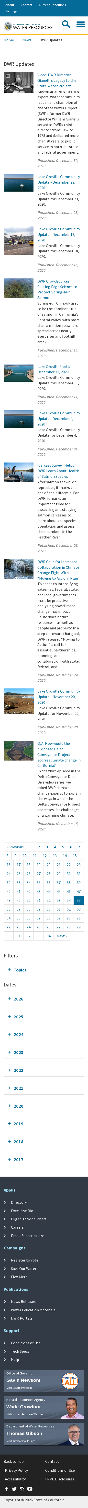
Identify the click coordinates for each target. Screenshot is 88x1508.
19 (39, 864)
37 (59, 882)
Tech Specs (20, 1351)
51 (39, 900)
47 (79, 891)
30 (69, 873)
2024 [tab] (18, 1034)
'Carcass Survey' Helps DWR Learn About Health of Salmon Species (58, 471)
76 (49, 927)
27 (39, 873)
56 (9, 909)
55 (79, 900)
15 (75, 855)
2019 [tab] (18, 1124)
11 (35, 855)
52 (49, 900)
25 (19, 873)
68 (49, 918)
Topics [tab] (20, 970)
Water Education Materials (33, 1309)
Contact (26, 5)
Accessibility (15, 1479)
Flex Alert (19, 1276)
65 (19, 918)
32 (9, 882)
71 (79, 918)
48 (9, 900)
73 (19, 927)
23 (79, 864)
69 (59, 918)
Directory (19, 1202)
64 (9, 918)
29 (59, 873)
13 (55, 855)
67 (39, 918)
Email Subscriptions (27, 1235)
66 (29, 918)
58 (29, 909)
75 (39, 927)
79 (79, 927)
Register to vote (24, 1260)
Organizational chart (28, 1219)
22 (69, 864)
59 (39, 909)
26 (29, 873)
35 (39, 882)
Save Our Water (23, 1268)
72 (9, 927)
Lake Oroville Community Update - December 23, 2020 (58, 182)
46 (69, 891)
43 (39, 891)
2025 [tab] (18, 1017)
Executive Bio (22, 1210)
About (9, 5)
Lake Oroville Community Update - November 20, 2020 (58, 697)
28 (49, 873)
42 (29, 891)
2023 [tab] (18, 1052)
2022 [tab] (18, 1070)
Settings (11, 11)
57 (19, 909)
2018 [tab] (18, 1141)
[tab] (44, 970)
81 (19, 935)
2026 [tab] (18, 999)
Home (9, 39)
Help (15, 1359)
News (26, 39)
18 (29, 864)
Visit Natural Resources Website (25, 1414)
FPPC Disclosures (59, 1479)
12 (45, 855)
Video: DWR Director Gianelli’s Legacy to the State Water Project (56, 80)
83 (39, 935)
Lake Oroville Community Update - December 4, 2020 (58, 418)
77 (59, 927)
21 (59, 864)
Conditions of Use (26, 1342)
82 (29, 935)
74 (29, 927)
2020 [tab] (18, 1106)
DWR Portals (22, 1318)
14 (65, 855)
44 (49, 891)
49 (19, 900)
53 (59, 900)
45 (59, 891)
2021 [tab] (18, 1088)
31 (79, 873)
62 (69, 909)
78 (69, 927)
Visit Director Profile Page (21, 1441)
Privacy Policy (16, 1470)
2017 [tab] (18, 1159)
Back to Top (14, 1461)
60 (49, 909)
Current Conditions (52, 5)
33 (19, 882)
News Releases (23, 1301)
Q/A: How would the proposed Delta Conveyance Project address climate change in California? (59, 754)
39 (79, 882)
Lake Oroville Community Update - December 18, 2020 (58, 234)
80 (9, 935)
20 (49, 864)
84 (49, 935)
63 (79, 909)
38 (69, 882)
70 (69, 918)
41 (19, 891)
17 (19, 864)
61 (59, 909)
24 (9, 873)
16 (9, 864)
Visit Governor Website (19, 1387)
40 (9, 891)
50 (29, 900)
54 (69, 900)
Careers (17, 1227)
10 (25, 855)
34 (29, 882)
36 (49, 882)
